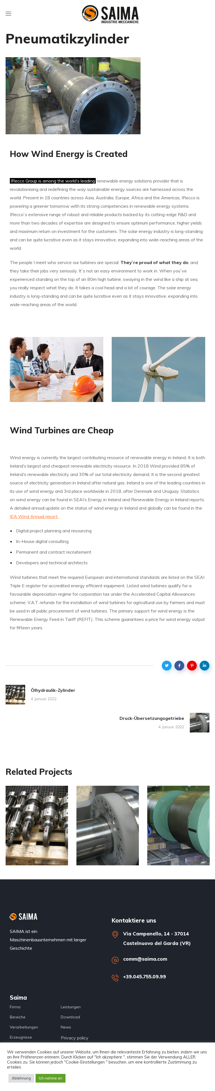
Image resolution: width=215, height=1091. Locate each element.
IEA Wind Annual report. (34, 516)
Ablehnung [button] (21, 1078)
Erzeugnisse (34, 839)
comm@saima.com (145, 959)
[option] (36, 829)
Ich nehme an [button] (50, 1078)
